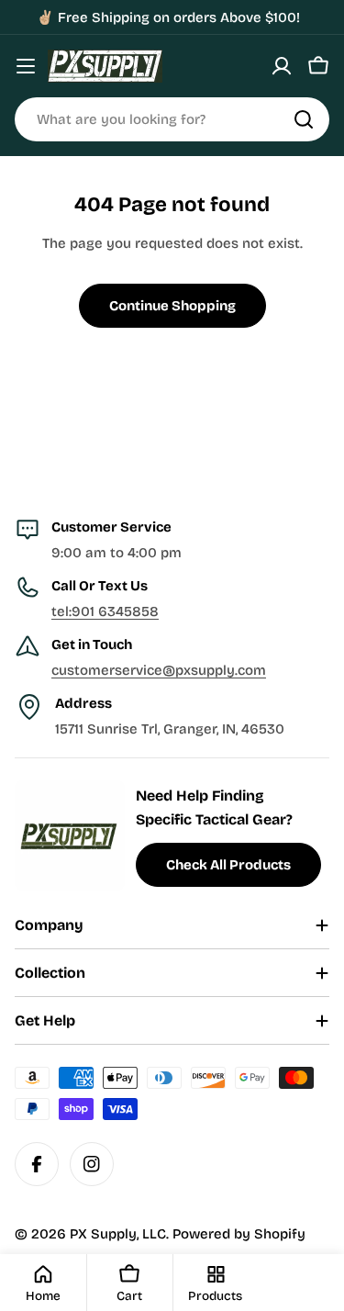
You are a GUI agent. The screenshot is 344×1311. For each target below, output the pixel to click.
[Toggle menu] (26, 66)
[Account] (282, 66)
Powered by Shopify (238, 1234)
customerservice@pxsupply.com (158, 670)
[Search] (304, 119)
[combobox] (172, 119)
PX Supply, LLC (118, 1234)
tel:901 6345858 (105, 611)
